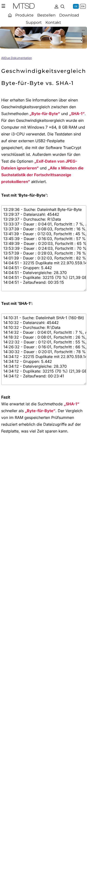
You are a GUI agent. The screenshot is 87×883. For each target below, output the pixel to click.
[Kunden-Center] (56, 6)
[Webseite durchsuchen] (63, 6)
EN (83, 6)
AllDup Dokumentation (16, 58)
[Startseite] (10, 15)
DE (76, 6)
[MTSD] (24, 6)
